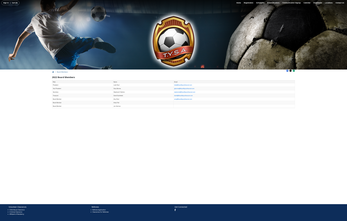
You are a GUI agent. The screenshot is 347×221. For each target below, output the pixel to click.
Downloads (317, 3)
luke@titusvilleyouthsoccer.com (183, 85)
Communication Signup (291, 3)
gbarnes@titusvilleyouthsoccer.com (184, 88)
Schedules (260, 3)
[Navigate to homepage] (53, 72)
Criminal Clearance (15, 212)
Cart (15, 3)
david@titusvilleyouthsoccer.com (183, 95)
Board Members (273, 3)
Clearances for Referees (100, 212)
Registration (248, 3)
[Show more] (294, 71)
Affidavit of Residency (16, 214)
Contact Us (340, 3)
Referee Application (99, 210)
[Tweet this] (291, 71)
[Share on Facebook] (287, 71)
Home (238, 3)
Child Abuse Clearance (17, 210)
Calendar (307, 3)
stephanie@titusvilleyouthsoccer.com (184, 92)
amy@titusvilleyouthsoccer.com (183, 99)
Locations (329, 3)
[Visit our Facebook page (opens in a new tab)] (176, 210)
